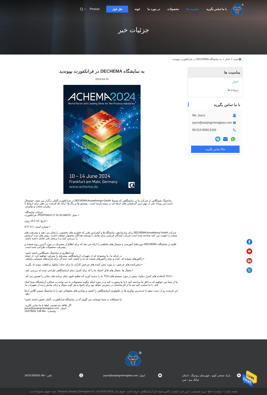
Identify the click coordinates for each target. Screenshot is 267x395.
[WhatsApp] (233, 139)
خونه (137, 9)
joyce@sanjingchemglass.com (212, 122)
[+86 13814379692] (218, 139)
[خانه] (237, 9)
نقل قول (117, 9)
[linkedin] (249, 261)
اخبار (227, 59)
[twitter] (249, 270)
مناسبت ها (192, 9)
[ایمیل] (225, 139)
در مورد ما (153, 9)
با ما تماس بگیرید (216, 9)
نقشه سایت (231, 391)
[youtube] (249, 251)
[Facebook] (249, 242)
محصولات (173, 9)
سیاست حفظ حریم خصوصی (206, 391)
